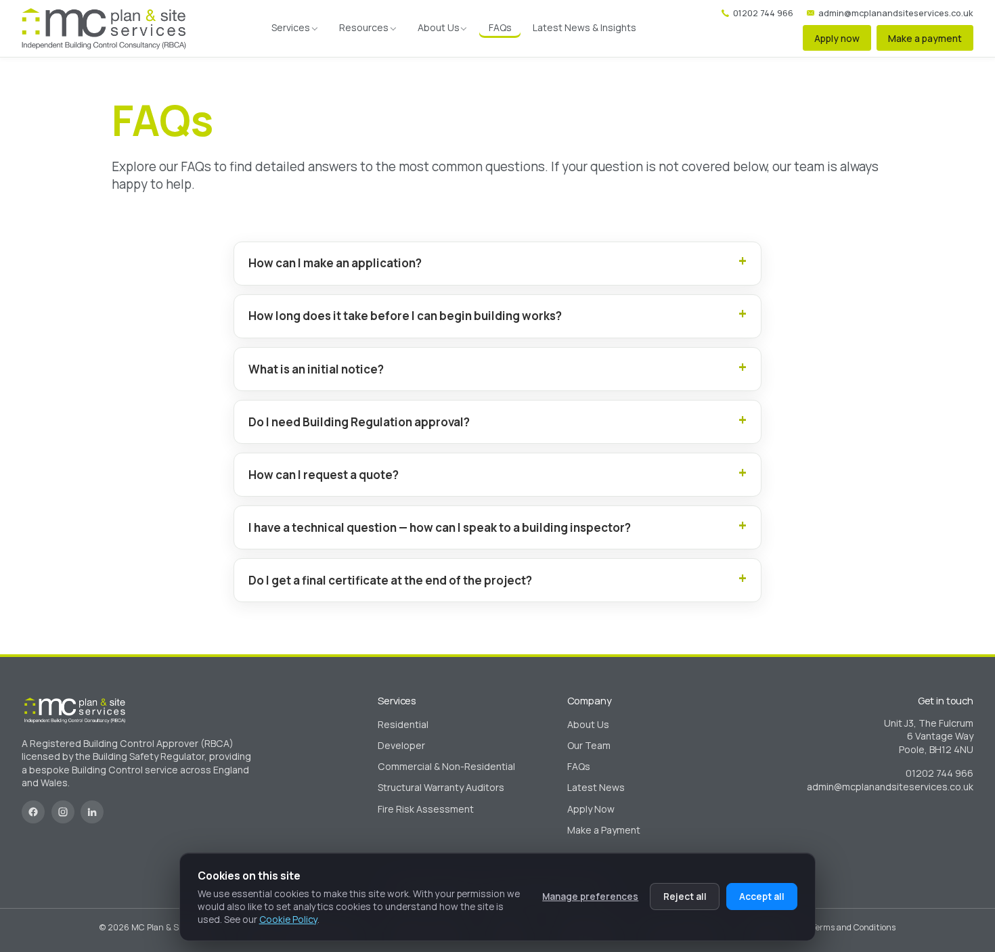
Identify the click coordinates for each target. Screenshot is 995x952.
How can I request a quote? (323, 474)
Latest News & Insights (584, 27)
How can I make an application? (335, 263)
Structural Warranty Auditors (441, 787)
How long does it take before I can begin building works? (405, 315)
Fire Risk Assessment (426, 808)
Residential (403, 724)
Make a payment (925, 38)
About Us (439, 27)
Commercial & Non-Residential (446, 766)
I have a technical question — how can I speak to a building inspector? (439, 527)
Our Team (589, 745)
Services (290, 27)
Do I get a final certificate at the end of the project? (390, 580)
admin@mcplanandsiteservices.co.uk (895, 13)
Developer (401, 745)
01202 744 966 (763, 13)
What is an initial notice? (316, 369)
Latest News (596, 787)
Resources (364, 27)
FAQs (500, 27)
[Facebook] (33, 811)
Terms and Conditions (854, 927)
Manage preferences (590, 896)
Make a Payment (603, 829)
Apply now (837, 38)
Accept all (761, 896)
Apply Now (591, 808)
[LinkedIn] (92, 811)
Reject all (685, 896)
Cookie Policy (288, 919)
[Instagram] (62, 811)
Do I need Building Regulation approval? (359, 422)
